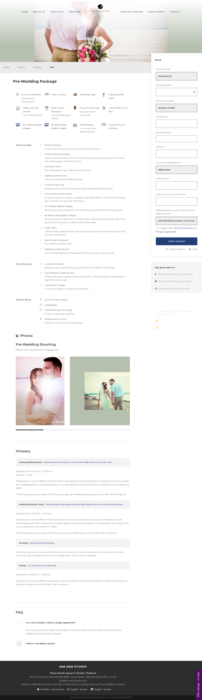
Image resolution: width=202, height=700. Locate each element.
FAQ (52, 67)
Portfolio (57, 11)
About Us (39, 11)
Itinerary (37, 67)
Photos (21, 67)
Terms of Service (183, 228)
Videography (156, 11)
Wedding (74, 11)
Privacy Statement (166, 232)
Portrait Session (132, 11)
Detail (6, 67)
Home (24, 11)
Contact (175, 11)
